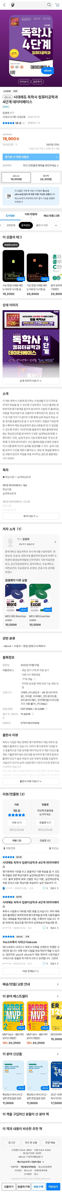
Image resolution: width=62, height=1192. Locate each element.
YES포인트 (8, 144)
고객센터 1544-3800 (21, 1150)
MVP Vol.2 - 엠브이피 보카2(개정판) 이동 (13, 1023)
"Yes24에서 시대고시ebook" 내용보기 (31, 950)
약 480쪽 (26, 714)
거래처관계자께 (40, 1170)
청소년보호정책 (44, 1166)
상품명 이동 (13, 273)
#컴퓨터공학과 (11, 245)
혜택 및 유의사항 (17, 829)
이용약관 (14, 1166)
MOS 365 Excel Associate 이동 (40, 605)
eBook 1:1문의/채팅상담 (29, 1156)
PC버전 (18, 1170)
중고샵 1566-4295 (32, 1153)
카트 (57, 5)
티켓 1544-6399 (42, 1150)
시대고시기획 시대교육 (14, 117)
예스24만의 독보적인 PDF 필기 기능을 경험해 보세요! (35, 200)
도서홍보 (28, 1174)
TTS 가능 (27, 679)
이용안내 (7, 670)
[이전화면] (4, 4)
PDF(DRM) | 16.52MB (33, 709)
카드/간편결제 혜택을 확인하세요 (39, 165)
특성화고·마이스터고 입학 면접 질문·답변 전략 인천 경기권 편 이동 (13, 1083)
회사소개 (28, 1170)
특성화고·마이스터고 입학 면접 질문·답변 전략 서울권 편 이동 (37, 1083)
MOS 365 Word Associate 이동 (16, 605)
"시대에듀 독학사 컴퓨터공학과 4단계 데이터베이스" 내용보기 (31, 872)
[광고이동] (49, 4)
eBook (7, 646)
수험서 (17, 646)
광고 (36, 1174)
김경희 (6, 112)
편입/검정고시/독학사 (34, 646)
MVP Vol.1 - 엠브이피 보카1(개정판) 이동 (37, 1022)
